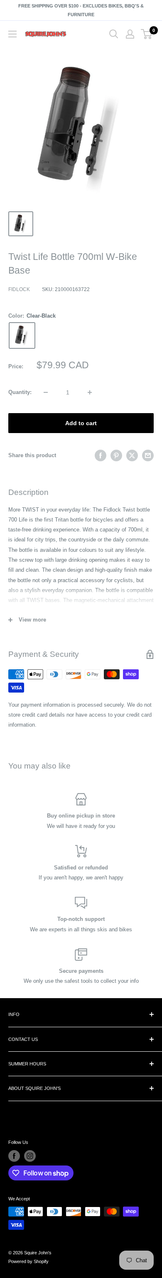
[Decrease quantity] (45, 392)
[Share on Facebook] (100, 455)
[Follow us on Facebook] (14, 1156)
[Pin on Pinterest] (116, 455)
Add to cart (81, 423)
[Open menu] (12, 34)
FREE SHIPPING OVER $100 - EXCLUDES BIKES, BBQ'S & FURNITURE (81, 10)
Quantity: (20, 392)
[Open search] (113, 34)
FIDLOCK (19, 289)
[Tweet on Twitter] (132, 455)
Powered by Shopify (28, 1261)
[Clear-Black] (22, 335)
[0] (147, 34)
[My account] (130, 34)
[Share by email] (148, 455)
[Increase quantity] (89, 392)
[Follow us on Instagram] (30, 1156)
